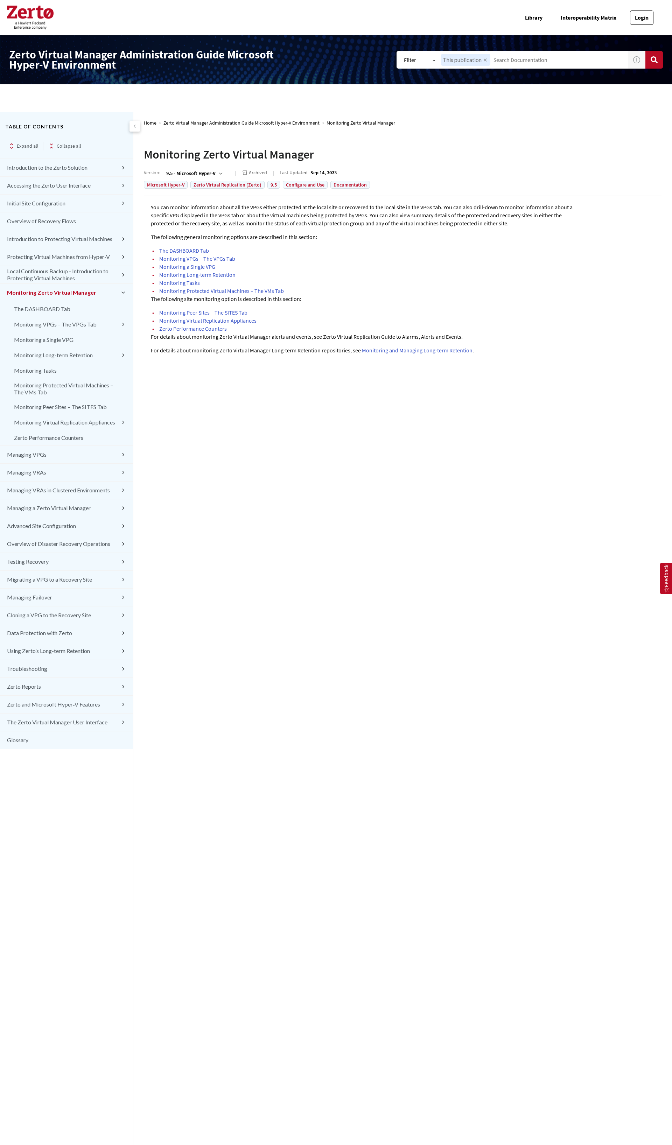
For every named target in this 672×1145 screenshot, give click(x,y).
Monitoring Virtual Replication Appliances (64, 422)
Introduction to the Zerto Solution (47, 167)
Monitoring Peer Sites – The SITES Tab (60, 406)
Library (533, 17)
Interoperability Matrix (588, 17)
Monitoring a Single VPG (44, 339)
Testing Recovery (28, 561)
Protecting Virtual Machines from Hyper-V (58, 256)
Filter (410, 59)
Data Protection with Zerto (39, 633)
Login (642, 17)
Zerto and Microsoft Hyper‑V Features (53, 704)
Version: (152, 172)
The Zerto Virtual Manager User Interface (57, 722)
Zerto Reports (24, 686)
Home (150, 123)
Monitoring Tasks (35, 370)
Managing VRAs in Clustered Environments (58, 490)
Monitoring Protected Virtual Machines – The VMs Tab (63, 388)
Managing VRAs (26, 472)
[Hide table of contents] (135, 126)
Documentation (350, 185)
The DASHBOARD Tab (42, 308)
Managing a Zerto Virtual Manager (49, 508)
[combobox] (533, 60)
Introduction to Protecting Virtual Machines (59, 239)
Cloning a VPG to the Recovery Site (49, 615)
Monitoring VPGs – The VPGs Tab (55, 324)
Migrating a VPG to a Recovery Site (49, 579)
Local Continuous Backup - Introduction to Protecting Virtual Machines (57, 274)
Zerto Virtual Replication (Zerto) (227, 185)
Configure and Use (305, 185)
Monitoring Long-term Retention (53, 355)
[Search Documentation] (654, 60)
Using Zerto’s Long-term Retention (48, 650)
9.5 (274, 185)
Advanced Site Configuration (41, 525)
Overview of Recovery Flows (41, 221)
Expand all (27, 146)
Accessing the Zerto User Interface (49, 185)
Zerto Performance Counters (48, 437)
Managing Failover (29, 597)
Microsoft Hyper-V (165, 185)
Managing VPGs (27, 454)
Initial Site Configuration (36, 203)
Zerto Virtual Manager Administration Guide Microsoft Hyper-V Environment (241, 123)
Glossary (17, 740)
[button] (485, 60)
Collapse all (69, 146)
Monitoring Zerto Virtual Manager (51, 292)
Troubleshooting (27, 668)
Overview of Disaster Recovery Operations (58, 543)
